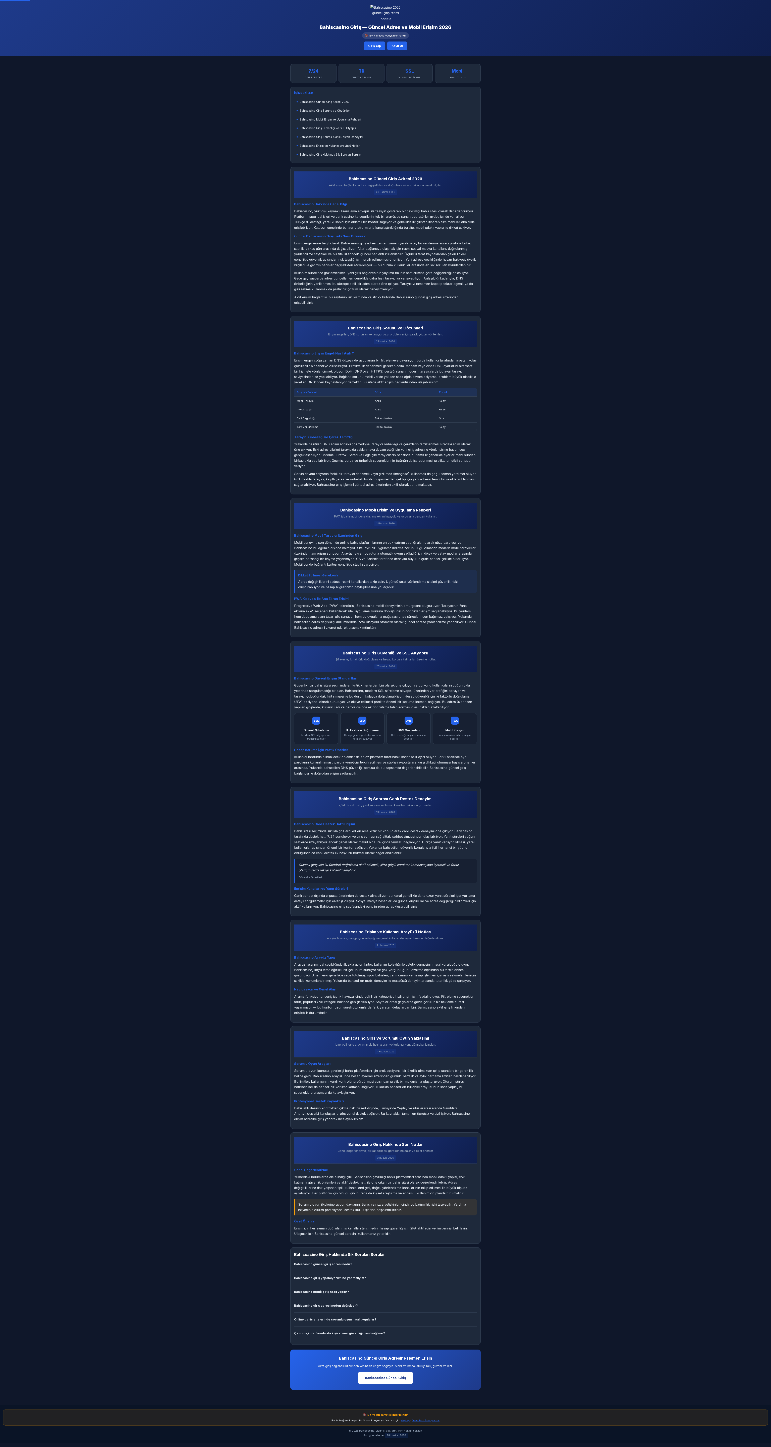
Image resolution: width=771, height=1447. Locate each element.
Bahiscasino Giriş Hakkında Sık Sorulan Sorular (330, 154)
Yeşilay (405, 1420)
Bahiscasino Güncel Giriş (385, 1378)
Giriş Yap (374, 46)
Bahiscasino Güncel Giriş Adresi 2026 (324, 101)
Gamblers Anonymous (426, 1420)
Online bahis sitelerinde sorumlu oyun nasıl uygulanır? (335, 1319)
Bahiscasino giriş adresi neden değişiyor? (326, 1305)
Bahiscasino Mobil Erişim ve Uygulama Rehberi (330, 119)
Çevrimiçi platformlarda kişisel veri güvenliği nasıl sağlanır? (339, 1333)
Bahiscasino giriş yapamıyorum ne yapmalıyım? (330, 1278)
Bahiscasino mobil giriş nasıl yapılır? (321, 1292)
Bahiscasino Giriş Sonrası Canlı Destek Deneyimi (331, 137)
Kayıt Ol (397, 46)
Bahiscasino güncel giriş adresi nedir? (323, 1264)
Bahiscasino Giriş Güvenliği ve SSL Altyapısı (328, 128)
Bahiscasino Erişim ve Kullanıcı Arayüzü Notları (330, 145)
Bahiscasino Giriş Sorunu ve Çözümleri (325, 110)
